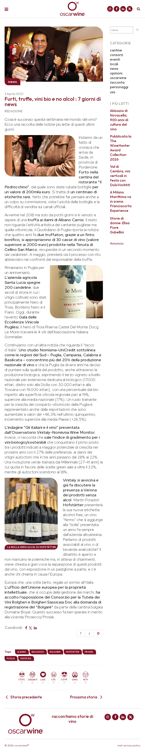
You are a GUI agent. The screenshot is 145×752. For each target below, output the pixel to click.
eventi (115, 59)
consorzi (116, 55)
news (114, 68)
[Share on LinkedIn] (35, 627)
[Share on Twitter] (30, 627)
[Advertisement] (125, 301)
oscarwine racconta (118, 80)
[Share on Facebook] (26, 627)
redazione (13, 111)
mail (119, 745)
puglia (11, 658)
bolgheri (55, 652)
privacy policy (132, 745)
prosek (89, 652)
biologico (38, 652)
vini (112, 92)
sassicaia (25, 658)
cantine (116, 50)
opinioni (116, 73)
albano (21, 652)
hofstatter (72, 652)
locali (114, 64)
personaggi (119, 87)
